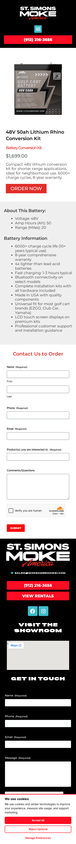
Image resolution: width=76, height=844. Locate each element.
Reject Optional (38, 829)
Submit (15, 528)
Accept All (38, 820)
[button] (38, 29)
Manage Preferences (38, 837)
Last (9, 396)
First (9, 381)
